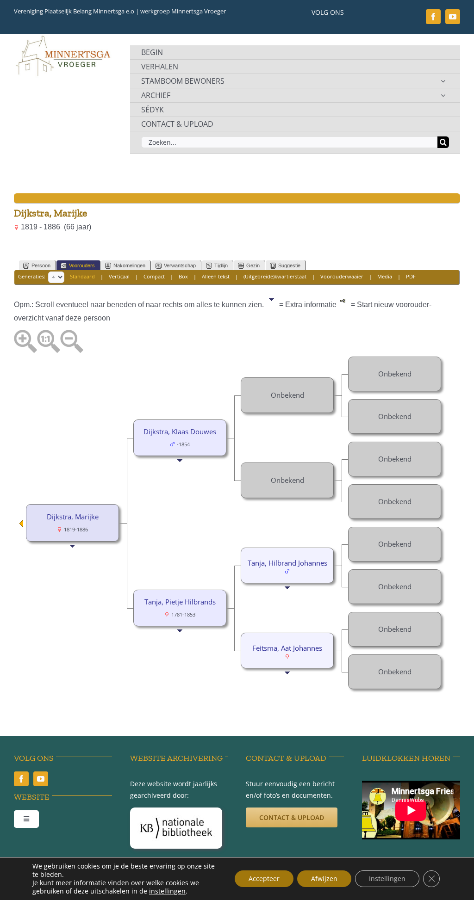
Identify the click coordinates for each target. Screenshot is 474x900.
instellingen (167, 891)
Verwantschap (180, 265)
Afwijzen (324, 878)
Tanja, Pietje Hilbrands (180, 601)
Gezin (253, 265)
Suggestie (289, 265)
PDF (411, 276)
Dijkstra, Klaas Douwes (179, 431)
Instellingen (387, 878)
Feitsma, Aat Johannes (287, 648)
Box (183, 276)
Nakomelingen (129, 265)
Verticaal (119, 276)
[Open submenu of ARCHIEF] (443, 95)
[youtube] (452, 16)
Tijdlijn (221, 265)
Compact (154, 276)
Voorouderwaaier (341, 276)
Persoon (40, 265)
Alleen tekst (216, 276)
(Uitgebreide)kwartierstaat (274, 276)
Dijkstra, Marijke (73, 516)
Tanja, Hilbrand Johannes (287, 562)
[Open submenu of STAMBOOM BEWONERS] (443, 81)
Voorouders (82, 265)
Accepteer (264, 878)
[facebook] (433, 16)
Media (384, 276)
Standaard (82, 276)
